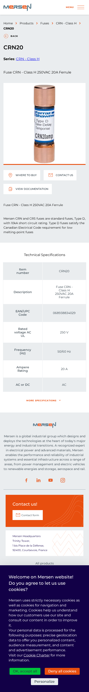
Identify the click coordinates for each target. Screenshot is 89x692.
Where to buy (26, 175)
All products (44, 563)
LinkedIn (38, 480)
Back (14, 36)
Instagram (62, 480)
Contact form (30, 515)
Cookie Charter (37, 655)
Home (8, 23)
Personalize (44, 682)
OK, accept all (25, 671)
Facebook (26, 480)
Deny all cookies (62, 671)
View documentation (32, 189)
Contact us (64, 175)
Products (26, 23)
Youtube (50, 480)
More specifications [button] (41, 400)
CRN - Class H (66, 23)
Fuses (44, 23)
